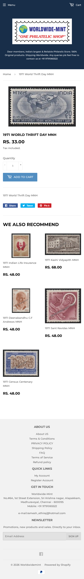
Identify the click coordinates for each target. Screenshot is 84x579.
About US (42, 433)
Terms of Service (42, 457)
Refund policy (42, 462)
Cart (78, 4)
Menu (11, 4)
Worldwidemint (30, 564)
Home (7, 74)
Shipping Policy (42, 448)
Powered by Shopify (58, 564)
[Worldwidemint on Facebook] (41, 554)
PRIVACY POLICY (42, 443)
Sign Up (74, 536)
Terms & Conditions (42, 438)
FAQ (42, 452)
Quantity (9, 158)
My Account (42, 475)
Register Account (42, 480)
